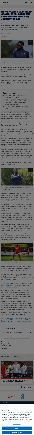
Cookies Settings (17, 424)
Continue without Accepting (27, 405)
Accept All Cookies (17, 432)
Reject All (17, 428)
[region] (17, 419)
